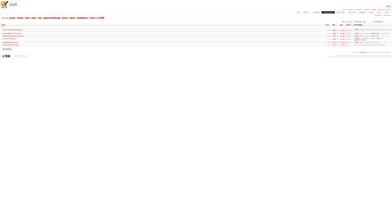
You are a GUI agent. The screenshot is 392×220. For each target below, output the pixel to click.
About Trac (367, 9)
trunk (20, 17)
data (72, 17)
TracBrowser (362, 52)
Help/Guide (359, 9)
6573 (334, 42)
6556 (334, 30)
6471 (334, 45)
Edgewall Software (21, 57)
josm (12, 17)
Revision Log (387, 15)
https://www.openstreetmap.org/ (382, 55)
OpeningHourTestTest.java (12, 33)
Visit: (343, 21)
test (27, 17)
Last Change (378, 15)
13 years (342, 30)
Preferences (350, 9)
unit (33, 17)
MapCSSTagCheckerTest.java (13, 36)
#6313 (357, 29)
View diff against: (378, 22)
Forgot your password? (384, 9)
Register (374, 9)
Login (343, 9)
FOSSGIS (349, 55)
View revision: (358, 22)
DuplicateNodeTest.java (11, 45)
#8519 (357, 36)
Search (387, 12)
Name (3, 25)
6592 (334, 36)
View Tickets (341, 12)
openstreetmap (51, 17)
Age (341, 25)
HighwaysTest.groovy (11, 42)
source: (5, 17)
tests (93, 17)
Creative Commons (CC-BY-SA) (351, 57)
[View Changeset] (337, 30)
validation (82, 17)
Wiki (298, 12)
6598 (101, 17)
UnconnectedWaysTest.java (13, 30)
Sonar (379, 12)
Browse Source (328, 12)
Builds (371, 12)
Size (327, 25)
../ (4, 27)
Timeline (306, 12)
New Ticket (352, 12)
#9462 (357, 33)
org (39, 17)
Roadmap (362, 12)
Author (348, 25)
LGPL (385, 57)
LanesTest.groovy (9, 39)
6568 (334, 33)
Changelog (316, 12)
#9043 (357, 42)
